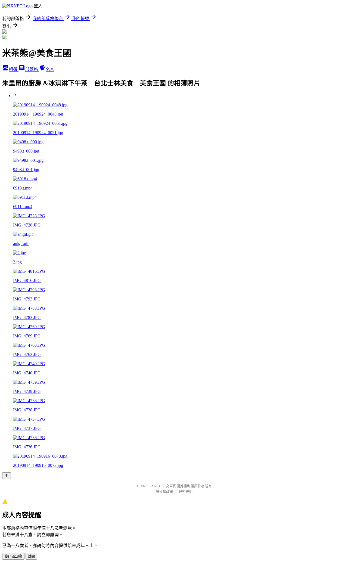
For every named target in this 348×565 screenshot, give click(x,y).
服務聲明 (185, 491)
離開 (31, 556)
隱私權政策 (164, 491)
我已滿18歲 (13, 556)
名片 (50, 69)
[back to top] (6, 475)
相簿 (13, 69)
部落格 (32, 69)
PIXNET (154, 486)
